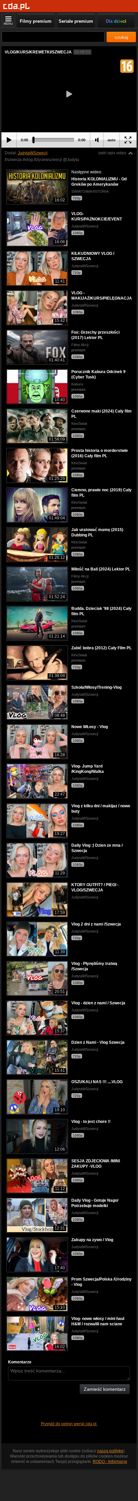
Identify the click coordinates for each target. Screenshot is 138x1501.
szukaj (121, 37)
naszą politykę (110, 1451)
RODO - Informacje (110, 1461)
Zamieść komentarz (105, 1389)
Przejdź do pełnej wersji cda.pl (69, 1424)
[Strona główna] (16, 6)
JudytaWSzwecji (33, 153)
